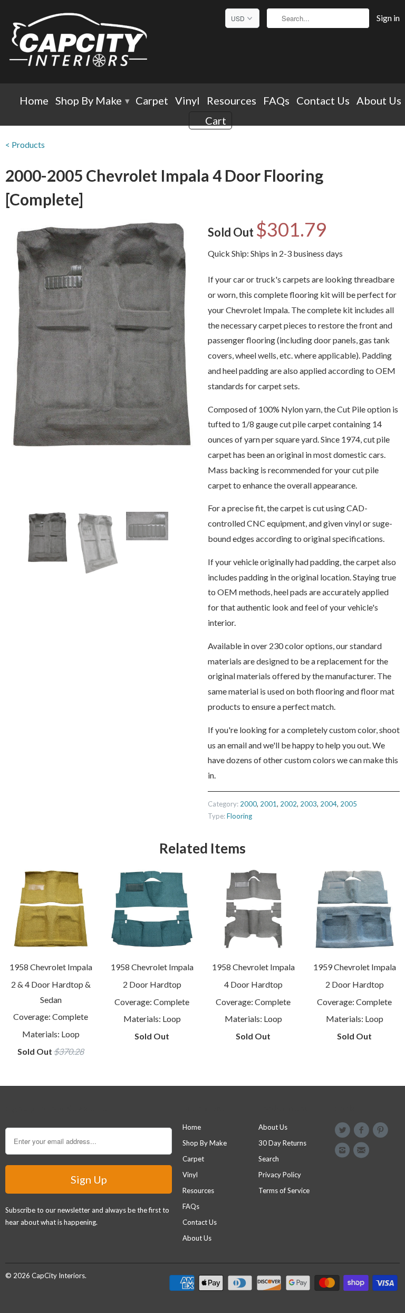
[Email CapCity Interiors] (362, 1150)
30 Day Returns (282, 1143)
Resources (231, 101)
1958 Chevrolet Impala (50, 967)
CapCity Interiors (58, 1275)
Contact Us (323, 101)
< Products (25, 144)
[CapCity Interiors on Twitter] (343, 1130)
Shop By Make (92, 101)
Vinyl (187, 101)
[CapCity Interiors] (79, 42)
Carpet (152, 101)
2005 (348, 804)
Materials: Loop (51, 1034)
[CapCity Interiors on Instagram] (343, 1150)
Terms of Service (284, 1190)
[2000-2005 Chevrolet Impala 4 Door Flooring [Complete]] (101, 334)
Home (34, 101)
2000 (248, 804)
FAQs (276, 101)
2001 (268, 804)
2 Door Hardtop (152, 984)
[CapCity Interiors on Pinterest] (382, 1130)
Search (268, 1159)
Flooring (239, 816)
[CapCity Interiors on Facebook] (362, 1130)
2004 (328, 804)
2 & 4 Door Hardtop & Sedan (51, 992)
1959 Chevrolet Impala (354, 967)
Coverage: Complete (50, 1016)
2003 (308, 804)
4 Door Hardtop (253, 984)
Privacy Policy (279, 1174)
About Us (378, 101)
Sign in (388, 18)
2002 (288, 804)
